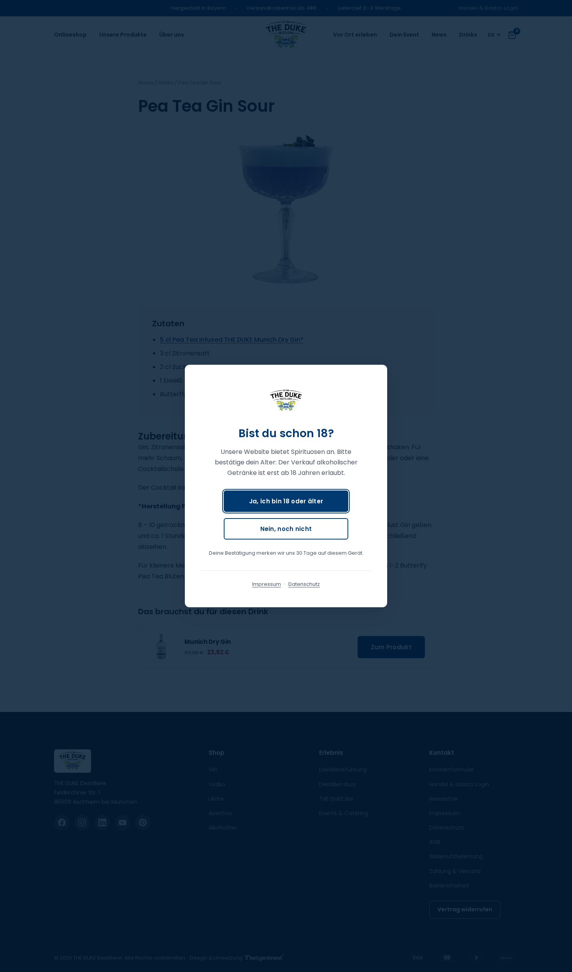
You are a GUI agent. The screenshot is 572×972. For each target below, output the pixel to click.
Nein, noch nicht (286, 529)
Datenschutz (304, 584)
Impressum (266, 584)
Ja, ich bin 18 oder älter (286, 501)
